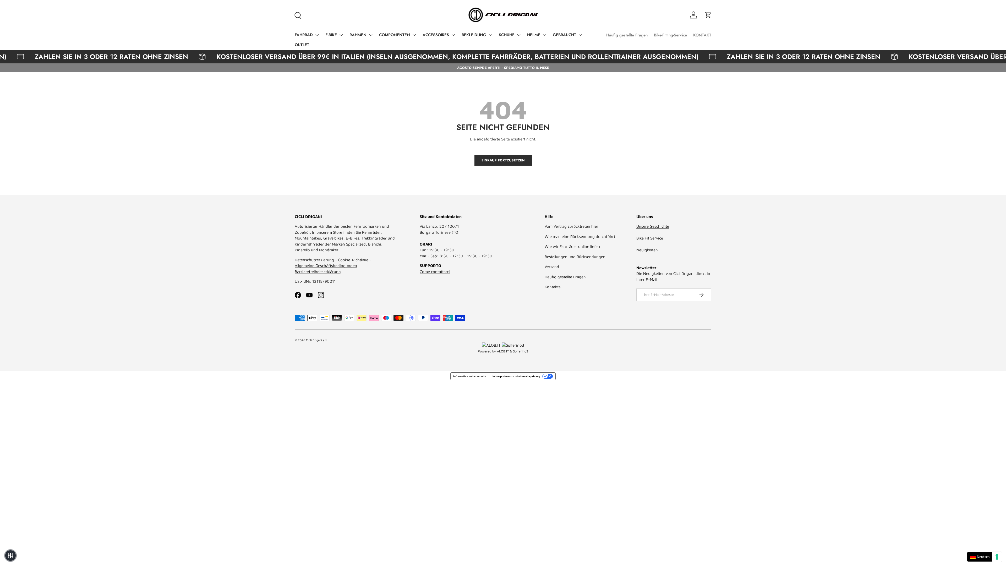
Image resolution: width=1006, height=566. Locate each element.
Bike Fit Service (649, 238)
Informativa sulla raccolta (469, 376)
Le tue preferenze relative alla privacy (516, 376)
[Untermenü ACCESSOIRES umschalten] (453, 35)
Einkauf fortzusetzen (503, 160)
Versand (552, 266)
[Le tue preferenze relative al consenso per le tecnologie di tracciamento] (997, 557)
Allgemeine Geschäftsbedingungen (326, 265)
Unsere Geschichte (652, 226)
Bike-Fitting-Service (670, 35)
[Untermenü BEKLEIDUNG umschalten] (490, 35)
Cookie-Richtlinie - (354, 260)
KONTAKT (702, 35)
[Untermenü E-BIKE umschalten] (341, 35)
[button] (708, 15)
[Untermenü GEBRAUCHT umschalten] (580, 35)
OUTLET (302, 45)
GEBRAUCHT (564, 35)
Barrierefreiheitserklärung (318, 271)
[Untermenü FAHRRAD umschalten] (317, 35)
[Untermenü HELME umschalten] (544, 35)
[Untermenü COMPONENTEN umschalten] (414, 35)
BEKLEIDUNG (474, 35)
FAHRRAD (304, 35)
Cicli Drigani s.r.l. (317, 340)
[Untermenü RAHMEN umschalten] (371, 35)
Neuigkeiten (647, 250)
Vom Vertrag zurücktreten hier (571, 226)
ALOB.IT (503, 351)
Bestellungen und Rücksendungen (575, 256)
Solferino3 (520, 351)
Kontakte (553, 287)
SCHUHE (507, 35)
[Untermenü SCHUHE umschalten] (519, 35)
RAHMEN (358, 35)
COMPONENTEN (394, 35)
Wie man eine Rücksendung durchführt (580, 236)
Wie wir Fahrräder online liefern (573, 246)
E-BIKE (331, 35)
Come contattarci (435, 271)
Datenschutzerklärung (314, 260)
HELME (533, 35)
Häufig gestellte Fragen (627, 35)
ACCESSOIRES (436, 35)
